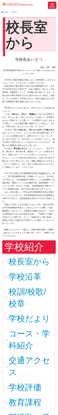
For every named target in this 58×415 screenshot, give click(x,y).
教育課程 (25, 402)
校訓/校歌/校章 (27, 297)
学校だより (29, 318)
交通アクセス (29, 366)
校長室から (29, 261)
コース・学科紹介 (29, 339)
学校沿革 (25, 276)
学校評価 (25, 387)
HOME (5, 12)
